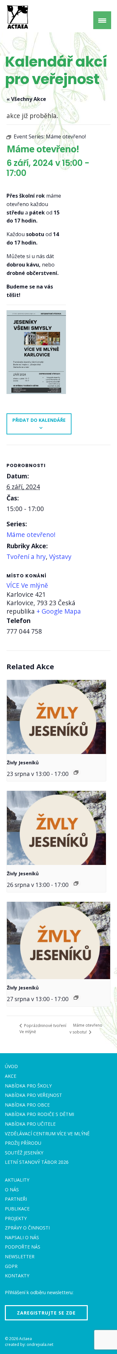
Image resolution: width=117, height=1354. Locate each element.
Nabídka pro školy (28, 1086)
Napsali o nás (22, 1237)
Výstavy (60, 556)
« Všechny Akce (26, 99)
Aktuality (17, 1180)
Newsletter (19, 1256)
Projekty (16, 1218)
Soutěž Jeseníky (24, 1153)
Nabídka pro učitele (30, 1124)
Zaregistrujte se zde (46, 1313)
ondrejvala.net (40, 1344)
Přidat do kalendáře (39, 420)
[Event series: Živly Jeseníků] (76, 772)
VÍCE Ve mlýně (27, 585)
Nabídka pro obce (27, 1105)
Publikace (17, 1209)
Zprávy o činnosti (27, 1228)
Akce (10, 1076)
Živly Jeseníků (23, 762)
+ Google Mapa (58, 611)
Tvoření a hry (26, 556)
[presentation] (56, 717)
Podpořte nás (22, 1247)
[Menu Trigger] (102, 20)
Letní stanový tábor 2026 (37, 1162)
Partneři (16, 1199)
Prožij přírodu (23, 1143)
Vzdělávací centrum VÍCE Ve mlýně (47, 1133)
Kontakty (17, 1275)
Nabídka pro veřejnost (33, 1095)
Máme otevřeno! (31, 534)
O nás (12, 1189)
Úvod (11, 1066)
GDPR (11, 1266)
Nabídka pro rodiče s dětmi (39, 1114)
